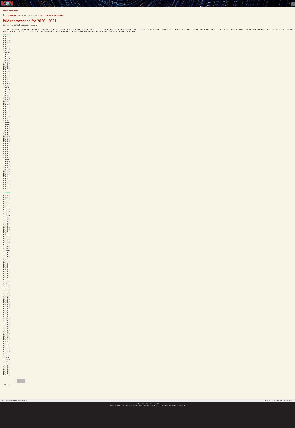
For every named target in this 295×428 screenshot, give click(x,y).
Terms (273, 400)
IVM (41, 15)
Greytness (149, 403)
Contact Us (267, 400)
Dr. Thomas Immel (10, 15)
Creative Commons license (177, 405)
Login (290, 400)
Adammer (157, 403)
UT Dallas (45, 15)
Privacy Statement (282, 400)
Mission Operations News (56, 15)
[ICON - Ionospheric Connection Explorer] (7, 3)
